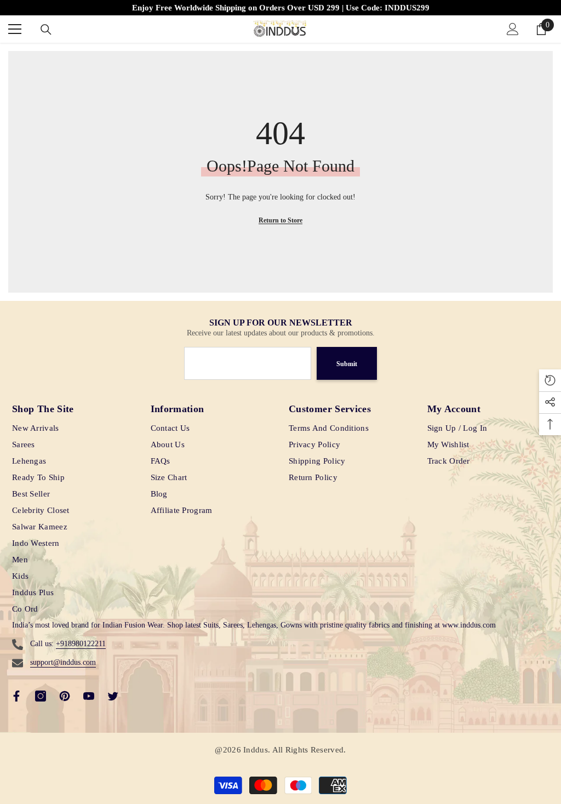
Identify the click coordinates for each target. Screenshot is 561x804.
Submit (346, 364)
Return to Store (280, 220)
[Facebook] (16, 696)
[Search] (46, 29)
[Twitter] (112, 696)
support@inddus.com (63, 662)
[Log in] (513, 29)
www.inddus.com (469, 625)
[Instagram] (40, 696)
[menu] (14, 29)
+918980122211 (81, 644)
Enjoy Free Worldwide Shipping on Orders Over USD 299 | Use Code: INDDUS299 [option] (281, 7)
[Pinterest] (64, 696)
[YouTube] (88, 696)
